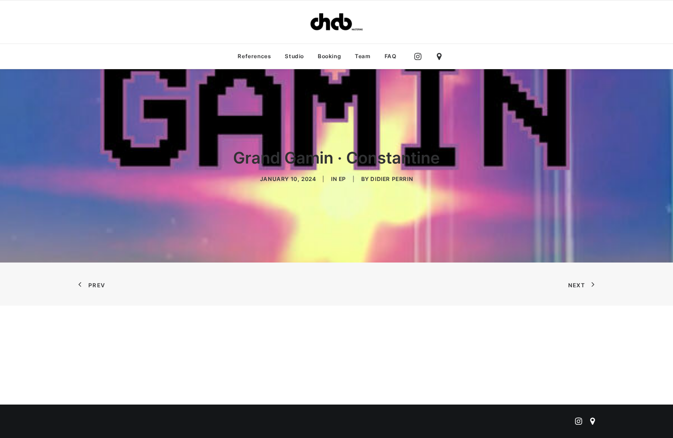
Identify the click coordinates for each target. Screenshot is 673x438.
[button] (420, 56)
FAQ (390, 56)
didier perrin (391, 178)
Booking (329, 56)
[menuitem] (254, 56)
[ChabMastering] (336, 22)
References (254, 56)
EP (342, 178)
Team (362, 56)
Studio (294, 56)
